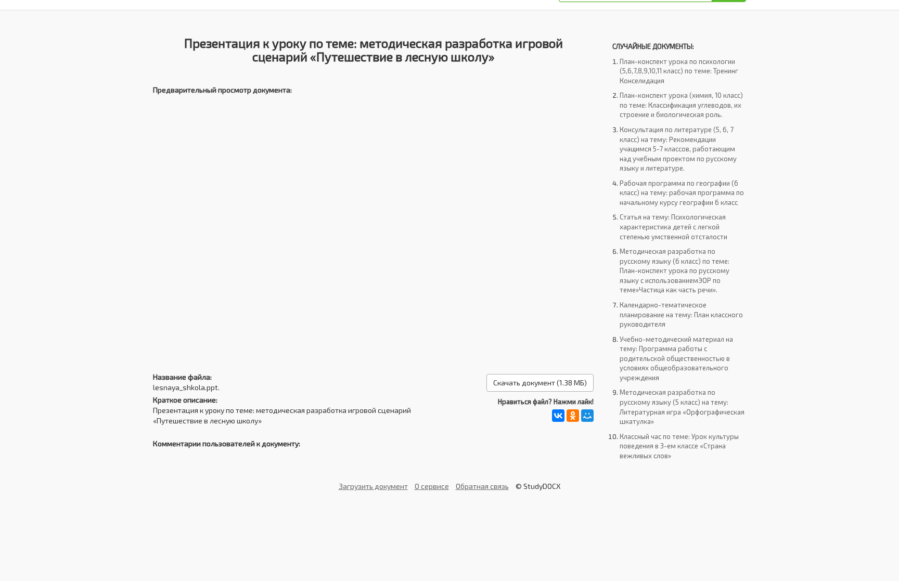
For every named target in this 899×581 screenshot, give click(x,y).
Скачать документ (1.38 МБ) (540, 382)
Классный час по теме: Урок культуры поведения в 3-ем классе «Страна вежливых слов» (679, 446)
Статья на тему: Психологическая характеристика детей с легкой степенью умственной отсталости (673, 226)
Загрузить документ (373, 486)
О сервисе (432, 486)
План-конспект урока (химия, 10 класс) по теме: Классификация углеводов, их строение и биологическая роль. (681, 105)
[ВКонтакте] (558, 415)
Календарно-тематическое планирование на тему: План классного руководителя (681, 314)
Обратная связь (482, 486)
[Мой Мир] (587, 415)
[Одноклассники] (573, 415)
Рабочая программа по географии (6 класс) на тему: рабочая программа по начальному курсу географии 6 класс (682, 192)
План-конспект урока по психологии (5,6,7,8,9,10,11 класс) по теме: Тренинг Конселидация (679, 71)
